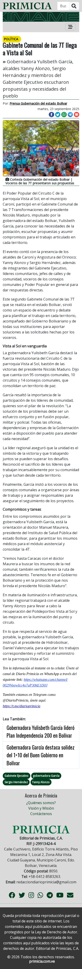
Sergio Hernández (16, 782)
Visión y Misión (41, 808)
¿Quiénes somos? (41, 802)
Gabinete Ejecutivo (16, 776)
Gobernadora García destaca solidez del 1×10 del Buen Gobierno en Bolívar (40, 755)
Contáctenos (41, 813)
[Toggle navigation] (70, 27)
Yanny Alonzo (41, 782)
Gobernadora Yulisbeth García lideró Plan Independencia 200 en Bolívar (40, 731)
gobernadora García (46, 776)
